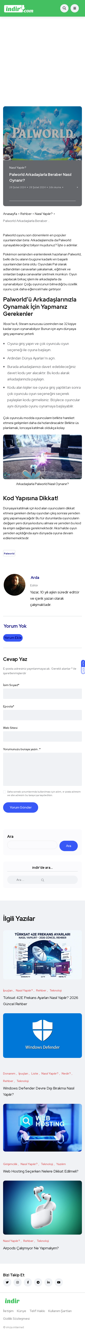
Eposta (8, 706)
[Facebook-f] (28, 1282)
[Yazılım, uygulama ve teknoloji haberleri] (18, 8)
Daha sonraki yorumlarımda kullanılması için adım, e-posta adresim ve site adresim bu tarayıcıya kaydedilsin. (44, 793)
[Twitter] (7, 1282)
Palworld (16, 195)
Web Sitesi (10, 728)
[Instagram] (17, 1282)
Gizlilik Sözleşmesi (16, 1318)
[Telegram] (38, 1282)
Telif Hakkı (37, 1311)
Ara (10, 836)
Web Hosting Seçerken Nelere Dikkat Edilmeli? (40, 1171)
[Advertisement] (42, 61)
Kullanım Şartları (60, 1311)
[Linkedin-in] (48, 1282)
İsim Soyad (11, 685)
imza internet (15, 1327)
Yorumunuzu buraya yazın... (22, 749)
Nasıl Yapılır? (44, 214)
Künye (21, 1311)
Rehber (26, 214)
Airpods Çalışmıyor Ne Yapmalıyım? (31, 1248)
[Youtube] (59, 1282)
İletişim (8, 1311)
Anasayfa (10, 214)
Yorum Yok (70, 187)
